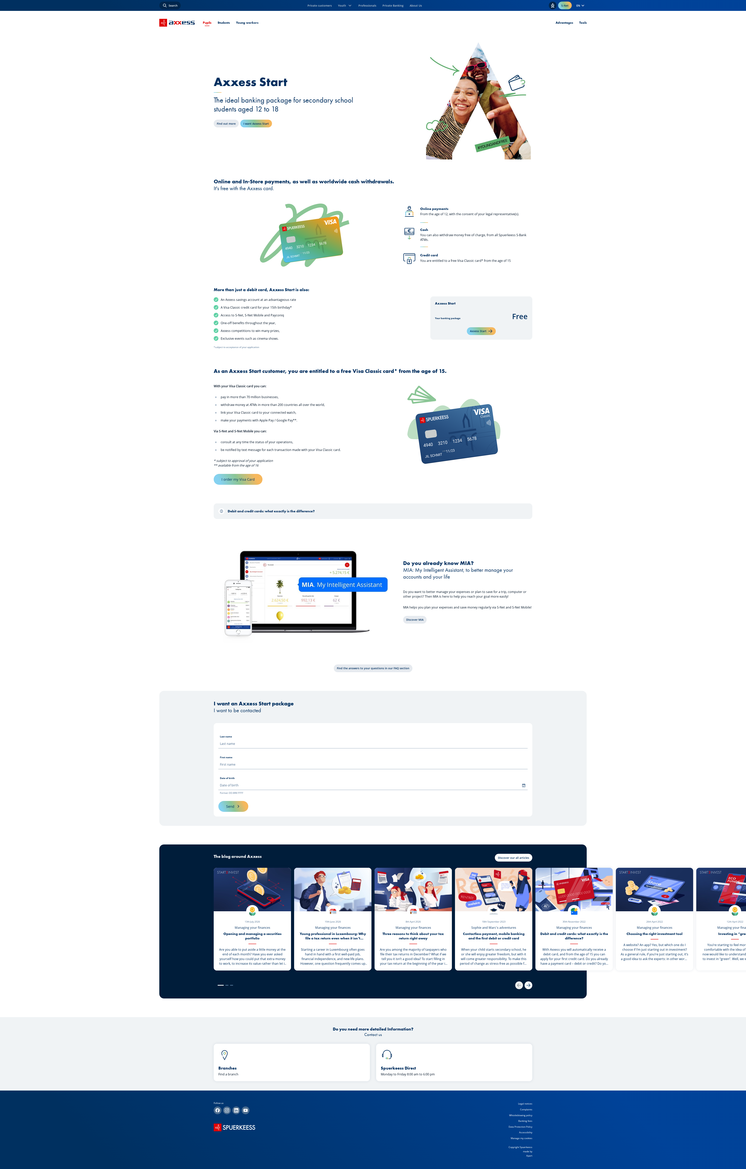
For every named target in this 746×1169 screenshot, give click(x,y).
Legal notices (525, 1103)
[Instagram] (227, 1110)
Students (224, 23)
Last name (226, 736)
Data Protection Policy (520, 1126)
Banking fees (525, 1121)
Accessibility (525, 1132)
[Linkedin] (236, 1110)
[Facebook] (217, 1110)
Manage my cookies (521, 1138)
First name (226, 757)
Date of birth (227, 778)
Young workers (247, 23)
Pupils (207, 23)
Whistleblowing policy (520, 1115)
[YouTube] (245, 1110)
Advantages (564, 23)
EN (578, 5)
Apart (529, 1155)
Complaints (526, 1109)
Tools (583, 23)
